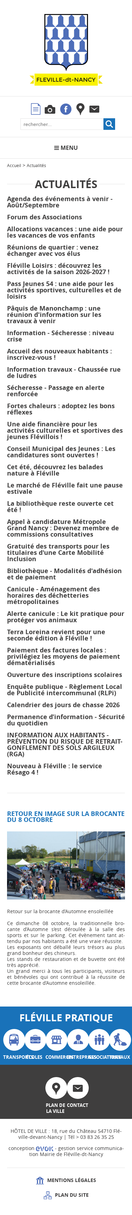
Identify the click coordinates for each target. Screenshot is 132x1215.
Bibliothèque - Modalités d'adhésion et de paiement (64, 574)
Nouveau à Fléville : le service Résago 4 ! (54, 769)
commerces (55, 1057)
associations (98, 1057)
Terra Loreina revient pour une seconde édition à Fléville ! (56, 635)
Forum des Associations (44, 217)
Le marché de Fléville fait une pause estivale (65, 488)
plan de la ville (55, 1108)
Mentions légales (71, 1180)
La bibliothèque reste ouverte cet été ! (60, 506)
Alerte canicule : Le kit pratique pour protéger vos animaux (65, 616)
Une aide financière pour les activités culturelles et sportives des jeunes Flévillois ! (65, 430)
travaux (119, 1057)
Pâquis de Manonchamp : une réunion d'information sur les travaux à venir (54, 314)
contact (77, 1105)
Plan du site (71, 1194)
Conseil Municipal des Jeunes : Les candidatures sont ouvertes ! (61, 451)
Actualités (36, 165)
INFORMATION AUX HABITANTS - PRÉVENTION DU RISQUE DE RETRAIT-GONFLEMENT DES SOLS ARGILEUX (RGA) (64, 744)
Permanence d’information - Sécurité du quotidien (66, 720)
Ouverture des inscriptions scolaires (64, 674)
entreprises (77, 1057)
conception (22, 1148)
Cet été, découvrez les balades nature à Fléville (55, 470)
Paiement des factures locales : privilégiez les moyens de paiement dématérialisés (63, 656)
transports (13, 1057)
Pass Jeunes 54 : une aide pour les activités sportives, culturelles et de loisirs (64, 290)
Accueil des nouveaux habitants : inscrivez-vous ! (59, 354)
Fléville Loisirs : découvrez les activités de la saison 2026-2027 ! (58, 268)
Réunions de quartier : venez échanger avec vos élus (53, 250)
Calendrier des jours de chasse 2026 (63, 705)
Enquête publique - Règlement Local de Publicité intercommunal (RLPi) (64, 689)
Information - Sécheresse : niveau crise (60, 336)
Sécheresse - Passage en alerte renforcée (56, 390)
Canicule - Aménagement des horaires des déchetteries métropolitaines (53, 595)
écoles (34, 1057)
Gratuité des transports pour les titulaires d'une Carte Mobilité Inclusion (58, 552)
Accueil (14, 165)
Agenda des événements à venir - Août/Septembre (60, 202)
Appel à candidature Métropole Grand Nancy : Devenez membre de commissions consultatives (63, 528)
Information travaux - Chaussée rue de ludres (64, 372)
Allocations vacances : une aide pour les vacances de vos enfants (65, 232)
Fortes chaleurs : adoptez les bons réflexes (61, 409)
